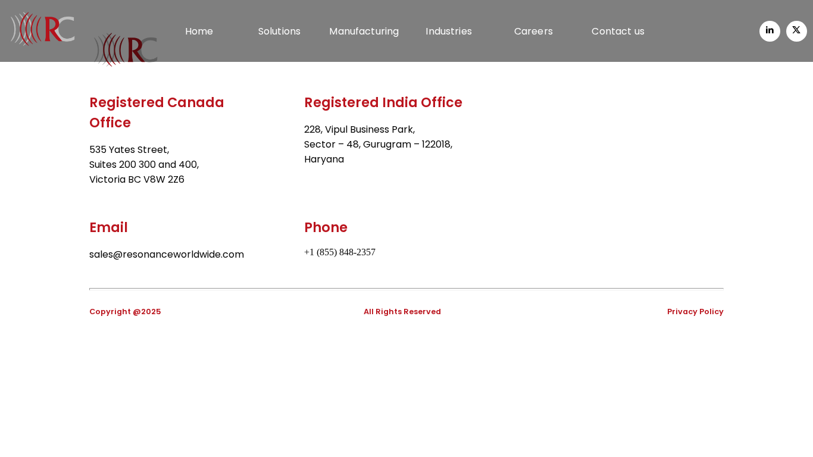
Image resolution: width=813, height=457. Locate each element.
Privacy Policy (695, 311)
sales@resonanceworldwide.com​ (166, 254)
